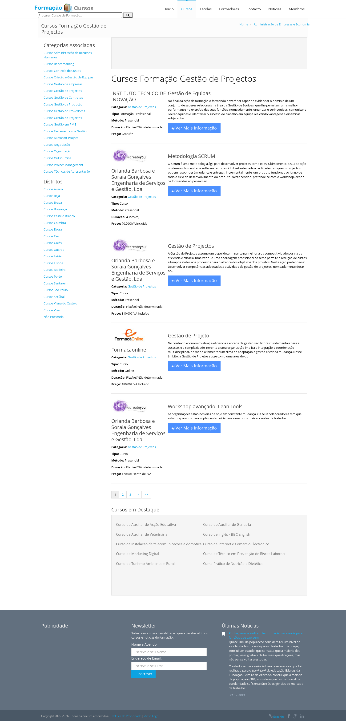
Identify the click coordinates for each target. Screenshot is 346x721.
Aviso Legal (151, 716)
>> (146, 494)
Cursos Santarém (56, 283)
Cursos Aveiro (53, 189)
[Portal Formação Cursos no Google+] (295, 717)
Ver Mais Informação (195, 128)
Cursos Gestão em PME (60, 124)
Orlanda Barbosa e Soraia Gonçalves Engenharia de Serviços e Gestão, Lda (138, 179)
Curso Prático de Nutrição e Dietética (232, 563)
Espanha (279, 717)
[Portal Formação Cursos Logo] (64, 6)
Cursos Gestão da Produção (63, 104)
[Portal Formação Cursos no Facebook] (288, 717)
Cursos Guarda (54, 249)
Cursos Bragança (55, 209)
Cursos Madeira (54, 269)
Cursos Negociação (57, 144)
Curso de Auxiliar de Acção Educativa (146, 524)
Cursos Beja (52, 196)
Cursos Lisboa (53, 263)
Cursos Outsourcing (57, 158)
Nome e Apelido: (144, 644)
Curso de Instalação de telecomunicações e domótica (158, 544)
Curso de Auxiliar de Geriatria (227, 524)
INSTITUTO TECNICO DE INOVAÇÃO (138, 96)
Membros (297, 9)
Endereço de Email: (146, 658)
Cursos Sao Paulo (56, 290)
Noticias (274, 9)
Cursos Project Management (63, 165)
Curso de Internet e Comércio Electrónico (236, 544)
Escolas (206, 9)
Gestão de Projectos (142, 107)
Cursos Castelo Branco (59, 216)
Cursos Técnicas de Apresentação (67, 171)
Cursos (186, 9)
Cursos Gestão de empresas (63, 84)
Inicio (169, 9)
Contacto (253, 9)
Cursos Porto (53, 276)
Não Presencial (54, 317)
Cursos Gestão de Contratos (63, 97)
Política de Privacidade (126, 716)
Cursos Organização (57, 151)
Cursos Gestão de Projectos (63, 91)
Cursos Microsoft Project (61, 138)
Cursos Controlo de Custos (62, 71)
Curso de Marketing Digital (137, 553)
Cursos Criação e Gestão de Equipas (68, 77)
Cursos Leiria (52, 256)
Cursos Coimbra (55, 223)
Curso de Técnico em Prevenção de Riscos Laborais (244, 553)
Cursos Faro (52, 236)
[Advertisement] (74, 392)
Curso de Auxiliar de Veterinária (141, 534)
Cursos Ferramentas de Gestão (65, 131)
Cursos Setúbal (54, 297)
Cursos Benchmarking (59, 64)
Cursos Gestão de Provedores (64, 111)
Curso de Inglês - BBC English (226, 534)
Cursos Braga (53, 202)
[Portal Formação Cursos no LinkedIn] (302, 717)
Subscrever (143, 674)
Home (243, 24)
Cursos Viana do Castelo (60, 303)
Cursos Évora (53, 229)
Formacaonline (128, 349)
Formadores (229, 9)
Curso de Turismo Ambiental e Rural (145, 563)
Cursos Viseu (52, 310)
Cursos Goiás (53, 243)
